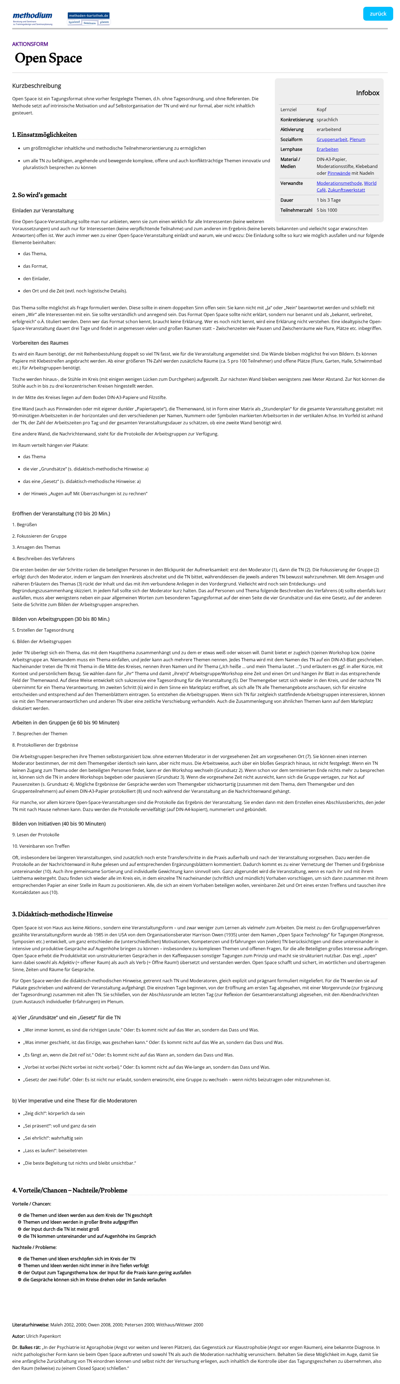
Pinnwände (339, 173)
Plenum (357, 139)
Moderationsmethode (339, 183)
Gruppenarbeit (332, 139)
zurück (378, 13)
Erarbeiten (328, 149)
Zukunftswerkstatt (346, 190)
